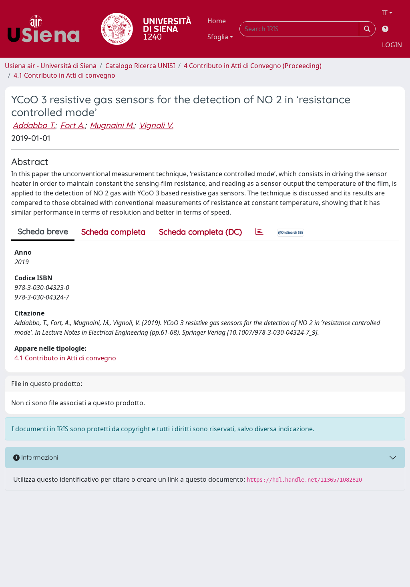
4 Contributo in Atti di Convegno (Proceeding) (253, 65)
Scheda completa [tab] (113, 232)
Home (216, 20)
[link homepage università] (146, 28)
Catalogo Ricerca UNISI (140, 65)
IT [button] (385, 12)
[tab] (259, 231)
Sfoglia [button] (217, 36)
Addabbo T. (34, 125)
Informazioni (39, 457)
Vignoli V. (156, 125)
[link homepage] (46, 28)
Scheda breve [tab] (43, 231)
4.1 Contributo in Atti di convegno (64, 75)
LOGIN (392, 44)
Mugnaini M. (112, 125)
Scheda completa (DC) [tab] (200, 232)
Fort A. (72, 125)
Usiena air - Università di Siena (50, 65)
